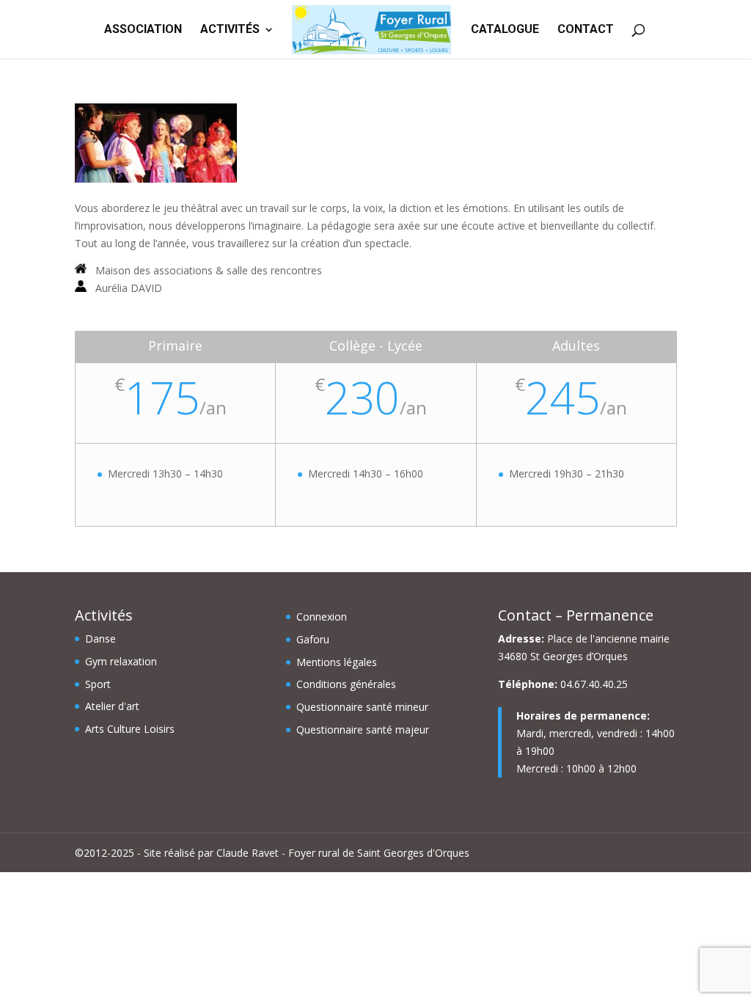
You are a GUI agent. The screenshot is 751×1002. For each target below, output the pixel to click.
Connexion (321, 616)
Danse (100, 639)
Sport (98, 684)
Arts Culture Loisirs (130, 729)
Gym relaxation (121, 661)
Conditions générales (346, 684)
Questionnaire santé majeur (362, 729)
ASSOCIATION (143, 30)
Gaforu (312, 639)
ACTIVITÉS (230, 30)
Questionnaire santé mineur (362, 707)
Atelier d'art (112, 706)
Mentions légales (336, 662)
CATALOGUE (505, 30)
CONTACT (585, 30)
